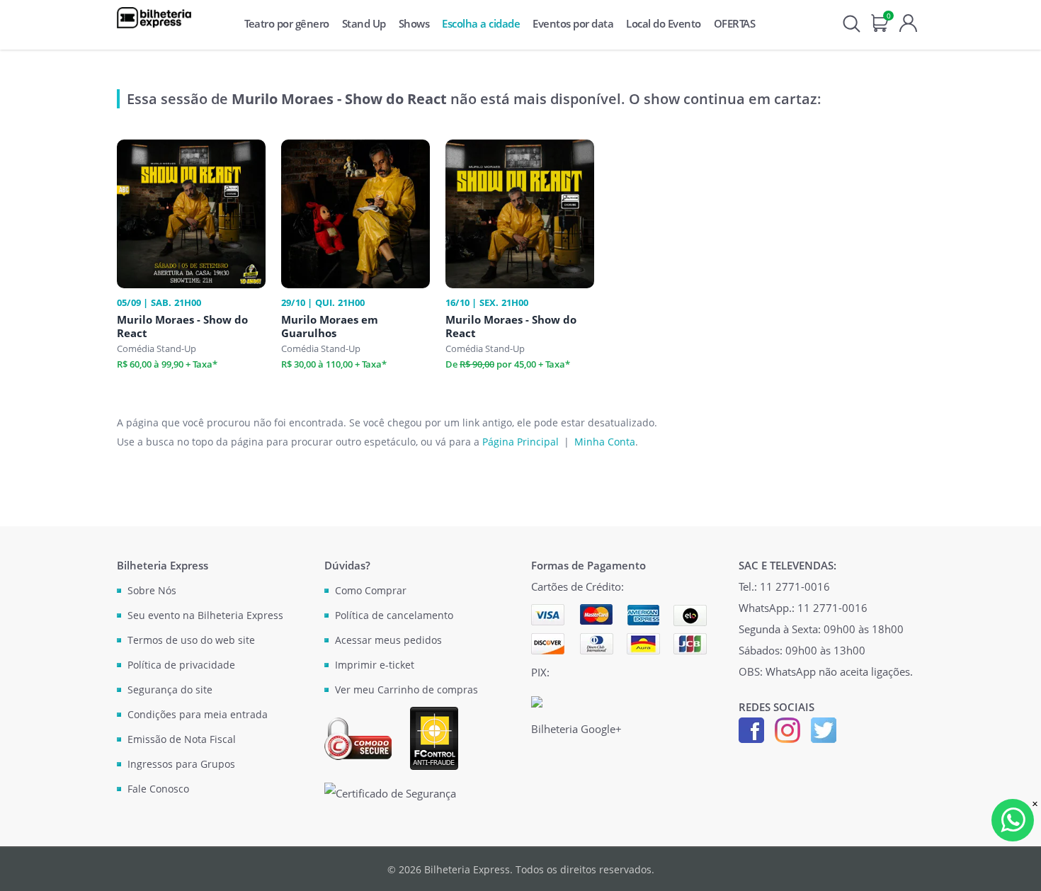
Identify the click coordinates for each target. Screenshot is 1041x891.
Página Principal (520, 441)
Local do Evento (663, 23)
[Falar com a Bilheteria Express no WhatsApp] (1012, 820)
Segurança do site (169, 689)
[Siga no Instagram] (787, 729)
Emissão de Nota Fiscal (181, 739)
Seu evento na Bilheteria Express (205, 615)
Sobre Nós (151, 590)
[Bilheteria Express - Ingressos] (154, 17)
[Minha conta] (908, 21)
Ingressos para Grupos (181, 764)
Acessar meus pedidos (388, 640)
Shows (414, 23)
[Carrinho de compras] (880, 21)
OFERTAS (735, 23)
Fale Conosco (158, 788)
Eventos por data (573, 23)
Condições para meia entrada (197, 714)
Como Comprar (370, 590)
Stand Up (364, 23)
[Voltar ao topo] (1016, 866)
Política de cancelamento (394, 615)
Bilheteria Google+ (576, 729)
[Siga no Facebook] (751, 729)
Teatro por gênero (286, 23)
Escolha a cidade (481, 23)
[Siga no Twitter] (823, 729)
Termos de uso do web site (191, 640)
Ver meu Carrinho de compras (406, 689)
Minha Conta (604, 441)
